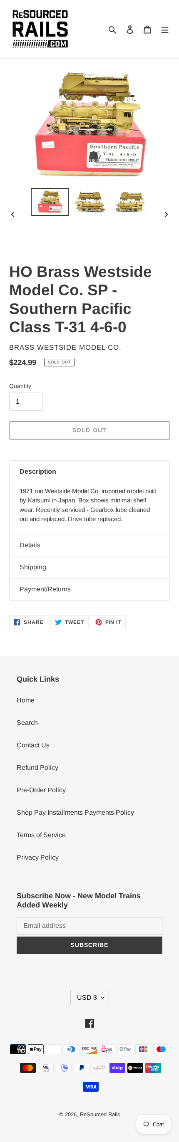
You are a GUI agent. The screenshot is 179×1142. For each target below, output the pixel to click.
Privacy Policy (38, 857)
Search (27, 722)
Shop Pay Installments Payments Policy (75, 812)
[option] (50, 202)
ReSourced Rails (100, 1114)
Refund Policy (37, 767)
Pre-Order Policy (41, 789)
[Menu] (165, 29)
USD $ (87, 997)
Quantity (20, 386)
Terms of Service (41, 834)
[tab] (89, 471)
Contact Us (33, 745)
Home (26, 700)
